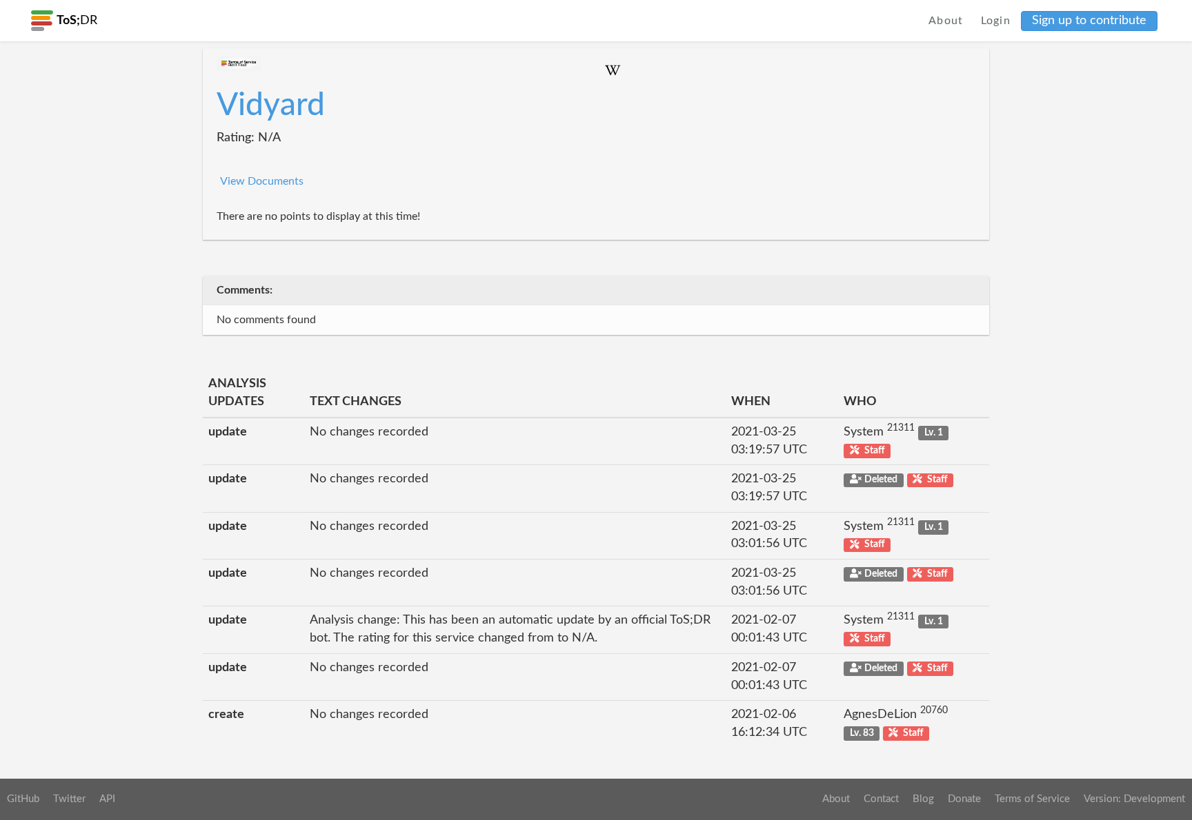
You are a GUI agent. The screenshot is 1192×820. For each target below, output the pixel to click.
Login (996, 20)
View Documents (262, 181)
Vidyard (271, 105)
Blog (923, 799)
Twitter (69, 799)
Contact (881, 799)
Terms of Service (1032, 799)
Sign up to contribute (1089, 20)
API (107, 799)
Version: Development (1134, 799)
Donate (964, 799)
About (946, 20)
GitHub (23, 799)
